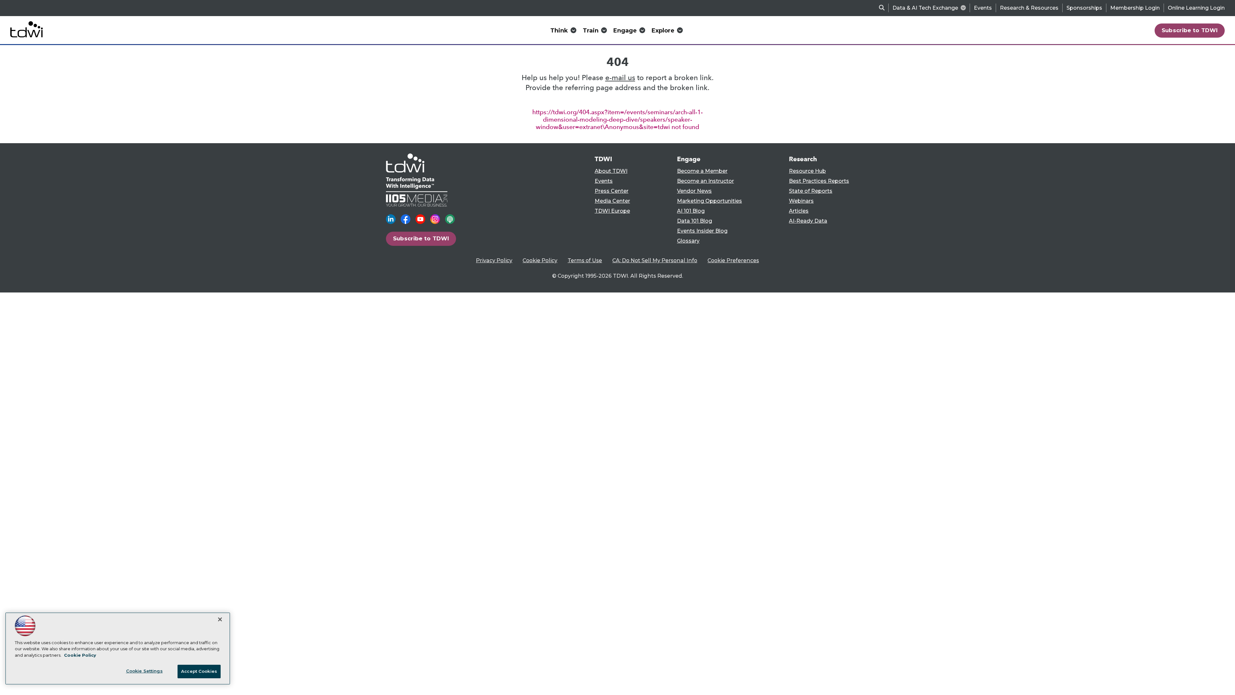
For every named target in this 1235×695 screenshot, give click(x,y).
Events (983, 8)
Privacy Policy (494, 260)
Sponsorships (1084, 8)
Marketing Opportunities (709, 201)
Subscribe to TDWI (1190, 30)
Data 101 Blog (694, 221)
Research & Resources (1029, 8)
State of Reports (810, 191)
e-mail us (620, 77)
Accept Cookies (199, 671)
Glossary (688, 241)
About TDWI (611, 171)
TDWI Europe (612, 211)
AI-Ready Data (808, 221)
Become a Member (702, 171)
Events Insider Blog (702, 231)
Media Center (612, 201)
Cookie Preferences (733, 260)
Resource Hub (807, 171)
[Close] (220, 619)
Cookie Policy (540, 260)
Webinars (801, 201)
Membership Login (1135, 8)
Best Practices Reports (819, 181)
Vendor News (694, 191)
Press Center (611, 191)
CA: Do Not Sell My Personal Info (654, 260)
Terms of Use (585, 260)
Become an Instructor (705, 181)
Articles (799, 211)
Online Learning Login (1196, 8)
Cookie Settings (144, 670)
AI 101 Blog (691, 211)
